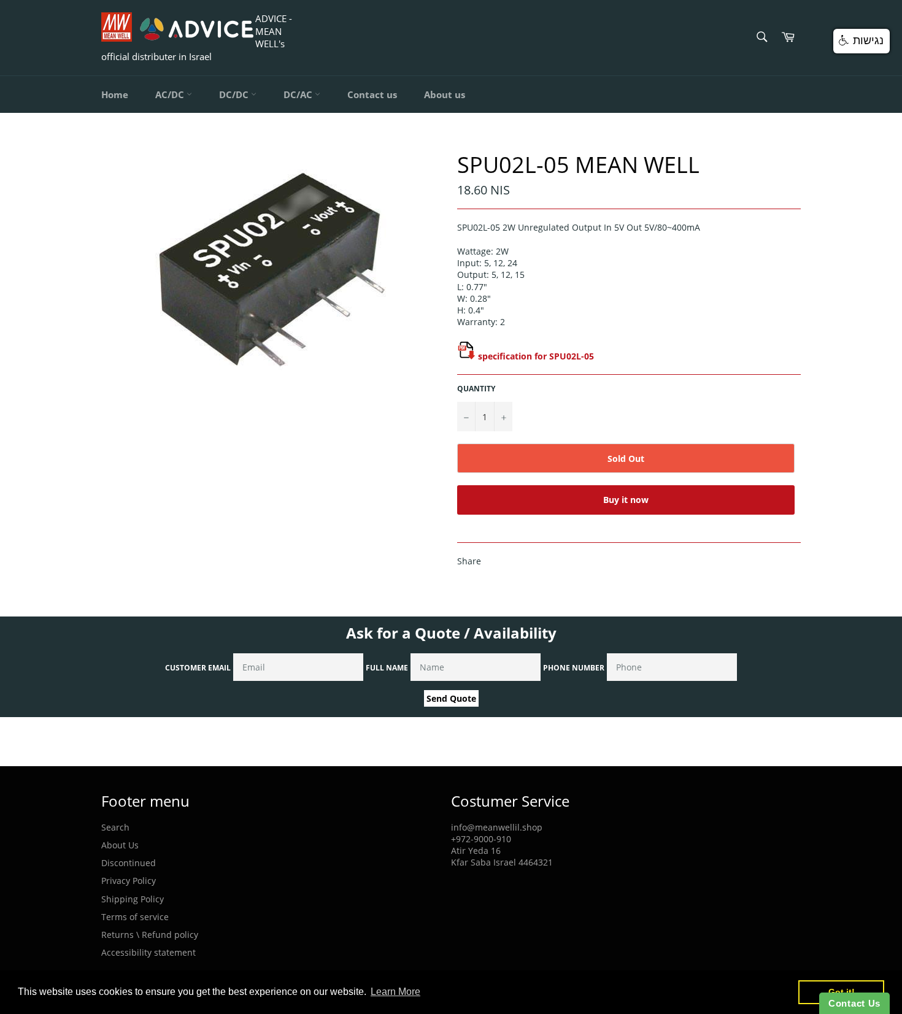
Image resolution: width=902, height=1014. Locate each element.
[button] (861, 41)
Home (114, 94)
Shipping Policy (132, 899)
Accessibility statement (148, 952)
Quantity (476, 389)
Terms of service (135, 917)
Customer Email (198, 668)
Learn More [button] (395, 991)
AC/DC (171, 94)
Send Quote (451, 698)
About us (444, 94)
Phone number (573, 668)
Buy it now (626, 499)
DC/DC (235, 94)
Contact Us (854, 1003)
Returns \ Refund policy (149, 934)
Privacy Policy (128, 880)
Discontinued (128, 863)
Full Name (387, 668)
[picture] (466, 356)
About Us (120, 845)
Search (115, 827)
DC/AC (299, 94)
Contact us (372, 94)
